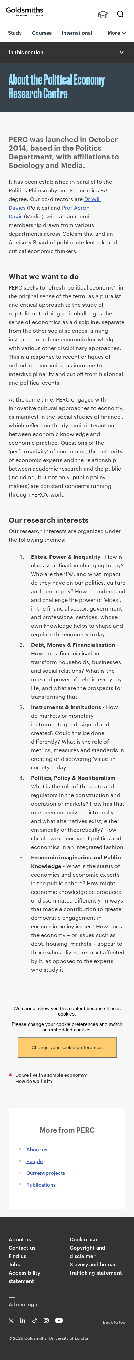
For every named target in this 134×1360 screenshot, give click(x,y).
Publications (41, 1184)
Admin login (24, 1304)
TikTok (34, 1320)
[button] (121, 52)
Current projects (45, 1172)
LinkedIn (22, 1320)
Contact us (22, 1247)
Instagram (46, 1320)
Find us (17, 1255)
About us (36, 1149)
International (77, 32)
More (114, 32)
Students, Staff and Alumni (103, 14)
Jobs (14, 1264)
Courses (42, 32)
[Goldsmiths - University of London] (24, 11)
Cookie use (83, 1239)
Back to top (114, 1322)
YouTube (59, 1320)
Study (15, 32)
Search (120, 14)
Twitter (11, 1320)
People (34, 1161)
